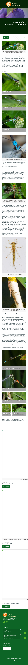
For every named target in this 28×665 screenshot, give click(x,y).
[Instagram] (15, 660)
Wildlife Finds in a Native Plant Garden (10, 603)
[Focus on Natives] (14, 4)
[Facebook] (13, 660)
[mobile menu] (26, 2)
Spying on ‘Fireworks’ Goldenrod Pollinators (11, 543)
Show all (23, 37)
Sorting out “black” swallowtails (9, 483)
